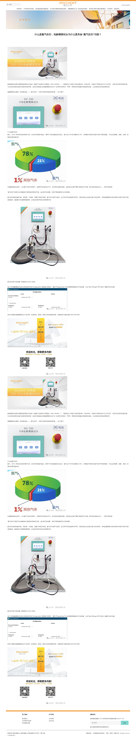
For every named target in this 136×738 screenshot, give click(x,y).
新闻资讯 (116, 9)
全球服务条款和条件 (99, 733)
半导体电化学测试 (28, 9)
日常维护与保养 (26, 721)
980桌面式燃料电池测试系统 (58, 9)
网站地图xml (24, 733)
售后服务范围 (26, 723)
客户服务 (24, 714)
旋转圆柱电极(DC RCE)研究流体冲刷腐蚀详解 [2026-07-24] (107, 718)
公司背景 (51, 718)
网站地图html (17, 733)
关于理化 (51, 714)
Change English (125, 5)
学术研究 (110, 9)
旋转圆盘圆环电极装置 (41, 9)
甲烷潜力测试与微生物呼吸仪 (97, 9)
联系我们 (19, 9)
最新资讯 (92, 714)
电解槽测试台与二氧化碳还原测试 (77, 9)
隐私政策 (88, 733)
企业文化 (51, 721)
